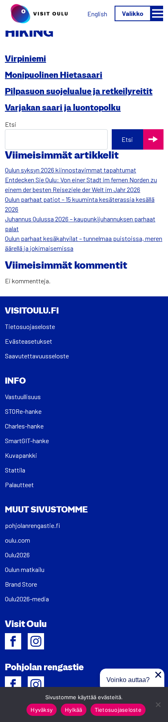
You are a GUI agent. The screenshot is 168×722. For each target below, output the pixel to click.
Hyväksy (42, 710)
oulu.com (17, 540)
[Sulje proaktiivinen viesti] (158, 674)
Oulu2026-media (27, 599)
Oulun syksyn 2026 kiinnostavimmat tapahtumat (70, 170)
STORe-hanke (23, 411)
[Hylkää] (158, 704)
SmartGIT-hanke (27, 440)
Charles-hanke (24, 426)
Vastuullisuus (23, 396)
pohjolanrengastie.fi (32, 525)
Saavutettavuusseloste (37, 356)
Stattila (15, 470)
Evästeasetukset (28, 341)
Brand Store (21, 584)
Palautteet (19, 484)
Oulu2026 (17, 555)
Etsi (10, 124)
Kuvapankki (21, 455)
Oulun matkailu (24, 569)
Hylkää (73, 710)
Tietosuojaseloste (30, 326)
